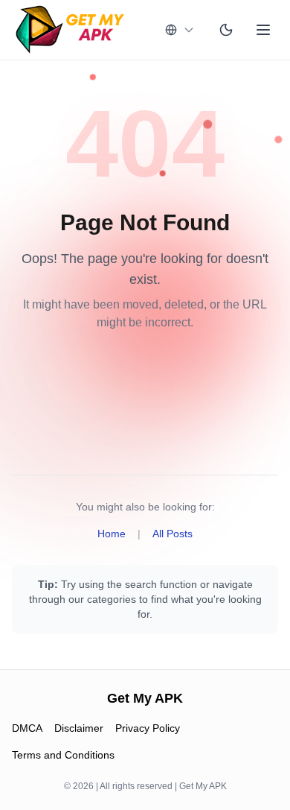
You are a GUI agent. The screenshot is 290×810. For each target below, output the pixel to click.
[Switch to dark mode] (226, 29)
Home (111, 534)
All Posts (172, 534)
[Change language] (180, 30)
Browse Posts (145, 420)
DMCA (27, 728)
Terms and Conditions (63, 755)
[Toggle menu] (263, 30)
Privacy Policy (147, 728)
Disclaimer (78, 728)
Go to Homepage (145, 373)
